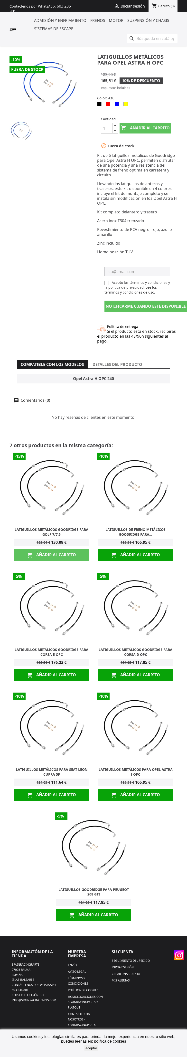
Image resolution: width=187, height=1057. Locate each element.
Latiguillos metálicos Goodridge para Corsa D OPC (135, 652)
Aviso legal (77, 972)
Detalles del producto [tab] (117, 364)
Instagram (179, 955)
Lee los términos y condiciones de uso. (130, 290)
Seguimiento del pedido (131, 961)
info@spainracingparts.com (34, 1000)
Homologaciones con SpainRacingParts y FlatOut (85, 1002)
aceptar (91, 1048)
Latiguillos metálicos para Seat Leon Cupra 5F (51, 772)
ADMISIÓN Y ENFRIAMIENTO (60, 20)
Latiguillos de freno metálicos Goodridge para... (135, 532)
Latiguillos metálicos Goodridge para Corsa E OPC (51, 652)
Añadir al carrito (145, 128)
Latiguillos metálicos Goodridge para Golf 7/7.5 (51, 532)
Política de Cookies (83, 990)
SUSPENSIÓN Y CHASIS (148, 20)
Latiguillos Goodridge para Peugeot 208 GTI (93, 892)
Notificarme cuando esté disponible (146, 306)
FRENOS (97, 20)
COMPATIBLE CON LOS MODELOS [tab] (52, 364)
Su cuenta (122, 951)
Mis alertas (121, 980)
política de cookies (110, 1041)
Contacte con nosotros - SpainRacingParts (82, 1019)
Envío (72, 965)
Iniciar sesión (123, 967)
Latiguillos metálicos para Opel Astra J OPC (136, 772)
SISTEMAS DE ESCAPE (53, 28)
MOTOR (116, 20)
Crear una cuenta (126, 974)
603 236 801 (20, 990)
